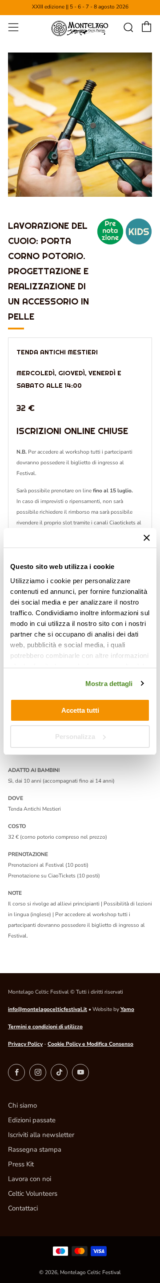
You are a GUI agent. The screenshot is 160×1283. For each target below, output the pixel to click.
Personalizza (75, 736)
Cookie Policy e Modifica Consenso (90, 1044)
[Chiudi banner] (147, 538)
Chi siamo (22, 1105)
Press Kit (21, 1164)
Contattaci (23, 1208)
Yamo (127, 1009)
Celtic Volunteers (32, 1193)
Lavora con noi (29, 1178)
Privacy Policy (25, 1044)
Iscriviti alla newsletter (41, 1134)
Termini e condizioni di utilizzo (45, 1026)
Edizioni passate (32, 1120)
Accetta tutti (80, 710)
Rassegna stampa (34, 1149)
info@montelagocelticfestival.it (47, 1009)
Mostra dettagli (109, 683)
